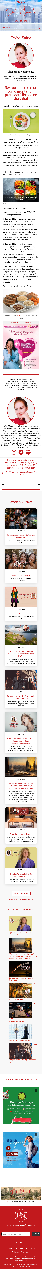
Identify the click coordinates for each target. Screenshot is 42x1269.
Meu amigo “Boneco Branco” (20, 1040)
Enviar (36, 1234)
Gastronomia (34, 106)
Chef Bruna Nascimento (21, 71)
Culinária (27, 106)
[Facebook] (21, 21)
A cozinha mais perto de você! (21, 834)
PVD (21, 613)
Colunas (29, 472)
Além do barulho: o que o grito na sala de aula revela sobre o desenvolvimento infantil (21, 740)
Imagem (9, 1201)
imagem (19, 135)
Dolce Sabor (21, 38)
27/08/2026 (21, 647)
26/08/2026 (21, 779)
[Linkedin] (25, 21)
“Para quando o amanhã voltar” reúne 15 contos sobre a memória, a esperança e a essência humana (21, 785)
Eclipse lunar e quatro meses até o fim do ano (22, 979)
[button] (36, 180)
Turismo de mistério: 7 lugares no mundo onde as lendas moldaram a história (21, 653)
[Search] (39, 27)
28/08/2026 (21, 531)
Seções (21, 2)
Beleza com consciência (21, 575)
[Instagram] (16, 21)
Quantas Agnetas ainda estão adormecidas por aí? (20, 933)
